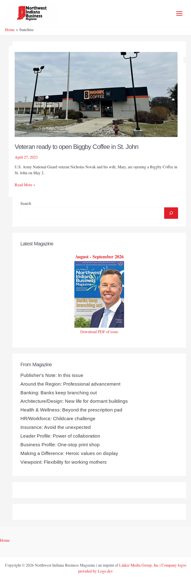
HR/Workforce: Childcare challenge (58, 418)
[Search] (171, 213)
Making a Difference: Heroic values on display (69, 453)
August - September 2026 (99, 256)
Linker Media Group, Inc (139, 565)
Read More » (25, 185)
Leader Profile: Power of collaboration (60, 436)
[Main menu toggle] (179, 13)
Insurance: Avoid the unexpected (55, 427)
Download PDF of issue (99, 331)
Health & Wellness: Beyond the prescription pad (71, 409)
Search (25, 203)
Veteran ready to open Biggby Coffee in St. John (76, 146)
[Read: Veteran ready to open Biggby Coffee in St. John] (96, 93)
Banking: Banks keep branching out (58, 392)
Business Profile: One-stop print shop (60, 444)
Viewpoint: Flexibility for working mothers (63, 462)
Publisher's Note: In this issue (51, 375)
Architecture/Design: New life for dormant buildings (74, 401)
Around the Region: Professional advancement (70, 384)
